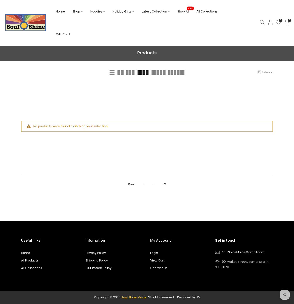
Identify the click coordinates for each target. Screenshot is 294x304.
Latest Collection (154, 11)
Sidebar (267, 72)
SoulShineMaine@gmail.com (243, 252)
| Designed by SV (187, 297)
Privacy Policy (96, 253)
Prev (131, 184)
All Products (30, 260)
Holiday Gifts (122, 11)
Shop (76, 11)
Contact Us (158, 268)
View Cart (157, 260)
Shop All (184, 10)
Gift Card (63, 34)
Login (154, 253)
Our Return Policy (98, 268)
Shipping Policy (97, 260)
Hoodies (96, 11)
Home (60, 11)
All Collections (207, 11)
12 (164, 184)
